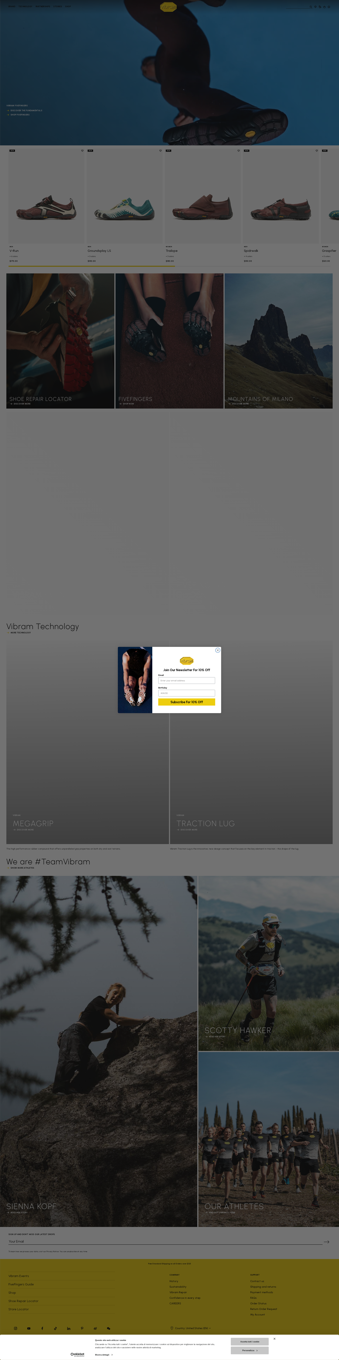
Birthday (162, 687)
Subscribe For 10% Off (187, 702)
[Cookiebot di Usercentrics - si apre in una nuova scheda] (77, 1355)
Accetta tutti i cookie (249, 1342)
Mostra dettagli (102, 1355)
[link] (186, 660)
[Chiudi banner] (274, 1339)
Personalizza (248, 1350)
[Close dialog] (217, 650)
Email (161, 675)
